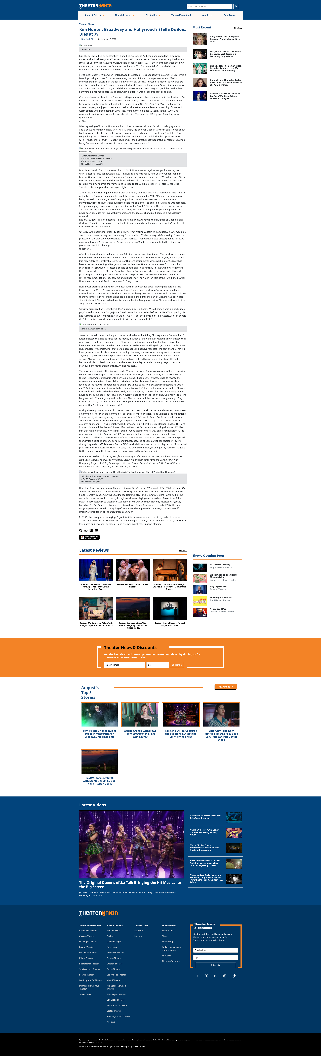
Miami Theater (86, 958)
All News (111, 1022)
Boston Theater (86, 947)
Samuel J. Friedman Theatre (223, 580)
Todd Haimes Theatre (220, 600)
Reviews (110, 936)
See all (238, 27)
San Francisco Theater (89, 969)
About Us (166, 955)
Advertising (167, 941)
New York (138, 930)
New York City (87, 39)
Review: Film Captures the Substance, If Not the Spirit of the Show (181, 733)
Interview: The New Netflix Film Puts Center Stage (221, 735)
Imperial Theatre (218, 589)
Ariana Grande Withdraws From (140, 733)
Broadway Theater (88, 930)
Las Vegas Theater (88, 952)
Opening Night (114, 941)
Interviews (112, 947)
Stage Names (168, 930)
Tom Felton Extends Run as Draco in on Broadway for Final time (99, 733)
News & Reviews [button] (123, 15)
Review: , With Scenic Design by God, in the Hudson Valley (99, 781)
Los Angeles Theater (88, 941)
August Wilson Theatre (221, 567)
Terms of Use (139, 1047)
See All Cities (85, 994)
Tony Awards (230, 15)
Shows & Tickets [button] (93, 15)
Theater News (86, 24)
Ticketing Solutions (171, 961)
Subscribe (177, 664)
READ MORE (224, 687)
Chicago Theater (87, 936)
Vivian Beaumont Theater (222, 611)
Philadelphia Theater (89, 963)
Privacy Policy (126, 1047)
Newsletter (207, 15)
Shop (164, 936)
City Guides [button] (151, 15)
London (138, 936)
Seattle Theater (86, 974)
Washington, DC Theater (90, 980)
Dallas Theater (114, 969)
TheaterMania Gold (181, 15)
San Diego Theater (115, 999)
